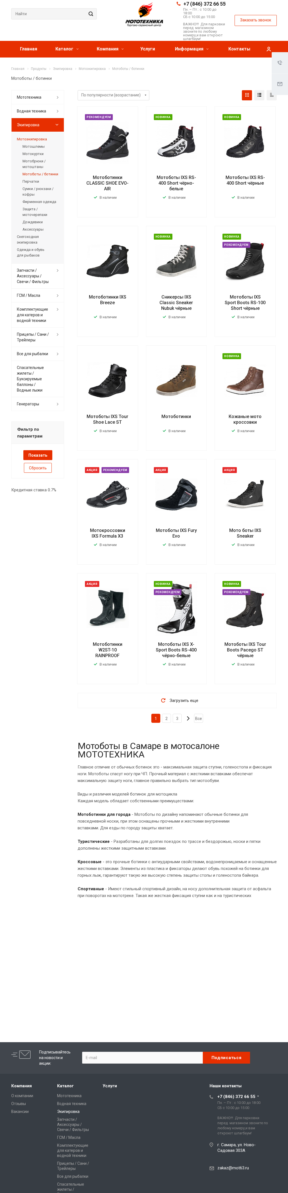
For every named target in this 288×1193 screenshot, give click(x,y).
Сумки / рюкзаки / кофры (37, 191)
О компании (22, 1095)
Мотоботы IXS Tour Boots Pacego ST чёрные (245, 650)
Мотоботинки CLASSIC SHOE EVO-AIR (107, 183)
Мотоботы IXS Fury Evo (176, 533)
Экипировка (28, 125)
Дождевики (32, 222)
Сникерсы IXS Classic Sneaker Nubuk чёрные (176, 302)
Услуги (147, 49)
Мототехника (29, 97)
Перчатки (30, 181)
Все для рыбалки (32, 354)
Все (198, 718)
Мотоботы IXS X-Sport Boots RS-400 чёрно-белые (176, 650)
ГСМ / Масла (28, 295)
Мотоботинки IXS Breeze (107, 299)
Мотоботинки (176, 416)
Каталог (65, 49)
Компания (108, 49)
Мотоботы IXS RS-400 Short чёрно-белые (176, 183)
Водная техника (31, 111)
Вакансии (20, 1111)
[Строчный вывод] (259, 95)
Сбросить (38, 468)
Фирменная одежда (39, 202)
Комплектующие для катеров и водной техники (32, 315)
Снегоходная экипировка (28, 239)
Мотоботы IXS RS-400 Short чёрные (245, 180)
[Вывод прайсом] (272, 95)
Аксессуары (33, 229)
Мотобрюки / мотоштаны (34, 164)
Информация (189, 49)
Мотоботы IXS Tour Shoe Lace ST (107, 419)
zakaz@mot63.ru (233, 1167)
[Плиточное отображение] (247, 95)
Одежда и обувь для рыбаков (30, 252)
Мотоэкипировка (32, 139)
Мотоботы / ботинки (40, 174)
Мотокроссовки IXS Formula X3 (107, 533)
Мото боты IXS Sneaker (245, 533)
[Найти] (90, 13)
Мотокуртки (33, 154)
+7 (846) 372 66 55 (204, 4)
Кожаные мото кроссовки (245, 419)
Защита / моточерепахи (34, 212)
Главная (28, 49)
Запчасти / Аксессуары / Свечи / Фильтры (33, 276)
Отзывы (18, 1103)
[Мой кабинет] (268, 49)
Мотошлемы (33, 146)
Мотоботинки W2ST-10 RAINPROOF (107, 650)
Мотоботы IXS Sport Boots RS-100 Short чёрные (245, 302)
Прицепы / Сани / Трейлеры (33, 337)
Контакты (239, 49)
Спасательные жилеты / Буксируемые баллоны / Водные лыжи (30, 378)
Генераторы (28, 404)
